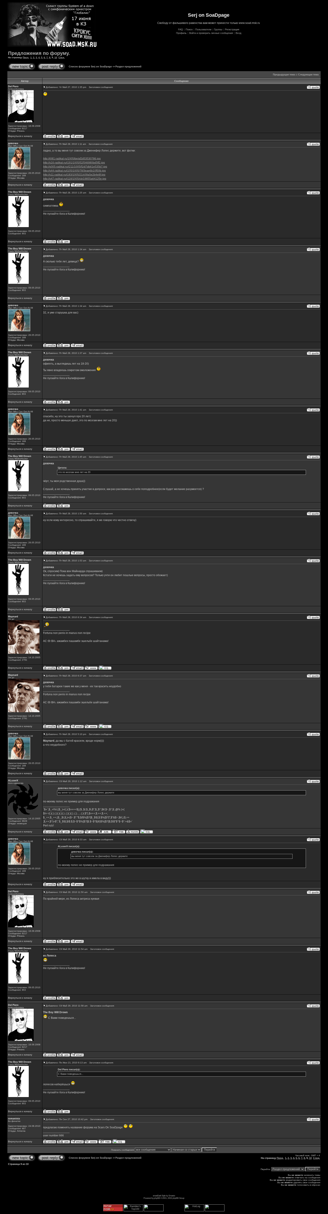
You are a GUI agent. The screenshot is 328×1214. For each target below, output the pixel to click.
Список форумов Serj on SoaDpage (90, 66)
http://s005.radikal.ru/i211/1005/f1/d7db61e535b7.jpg (75, 166)
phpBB (157, 1198)
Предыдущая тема (284, 74)
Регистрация (232, 29)
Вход (238, 33)
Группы (218, 29)
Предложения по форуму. (39, 53)
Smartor (171, 1195)
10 (55, 57)
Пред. (26, 57)
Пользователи (203, 29)
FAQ (180, 29)
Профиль (181, 33)
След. (61, 57)
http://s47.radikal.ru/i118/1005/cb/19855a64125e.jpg (74, 178)
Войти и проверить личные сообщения (211, 33)
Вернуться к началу (20, 136)
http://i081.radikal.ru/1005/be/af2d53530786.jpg (72, 158)
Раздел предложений (128, 66)
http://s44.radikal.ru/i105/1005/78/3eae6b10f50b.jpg (74, 170)
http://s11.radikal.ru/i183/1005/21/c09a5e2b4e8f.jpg (74, 174)
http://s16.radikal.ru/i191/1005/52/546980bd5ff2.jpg (74, 162)
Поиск (189, 29)
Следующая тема (308, 74)
